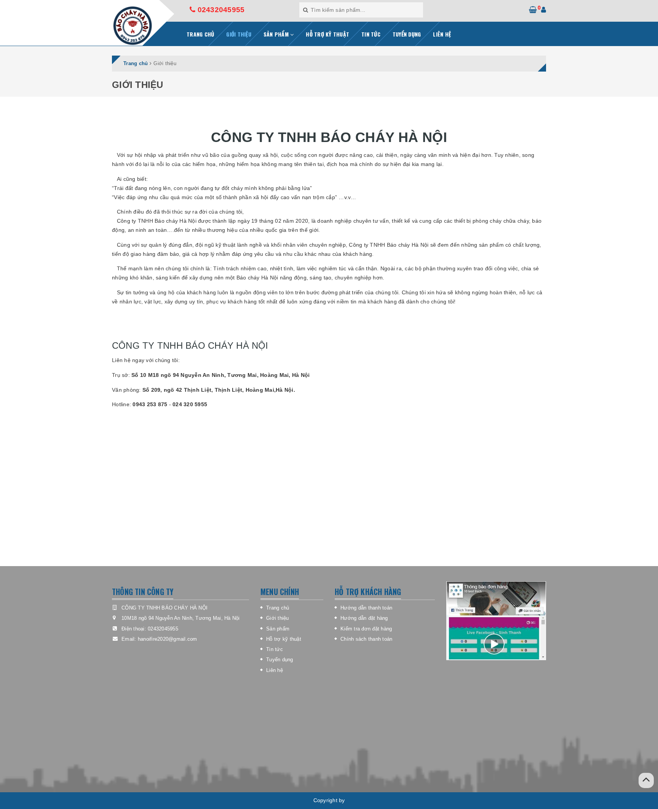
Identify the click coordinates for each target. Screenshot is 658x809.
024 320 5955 (189, 404)
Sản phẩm (277, 629)
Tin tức (274, 649)
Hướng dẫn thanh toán (366, 608)
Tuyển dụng (279, 659)
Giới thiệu (277, 618)
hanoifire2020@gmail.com (167, 639)
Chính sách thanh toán (366, 639)
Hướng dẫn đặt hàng (364, 618)
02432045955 (219, 10)
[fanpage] (496, 620)
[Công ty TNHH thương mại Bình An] (132, 25)
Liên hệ (274, 670)
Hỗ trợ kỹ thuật (283, 639)
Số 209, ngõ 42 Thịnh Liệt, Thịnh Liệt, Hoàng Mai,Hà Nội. (218, 390)
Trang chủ (277, 608)
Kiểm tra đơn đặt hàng (366, 629)
